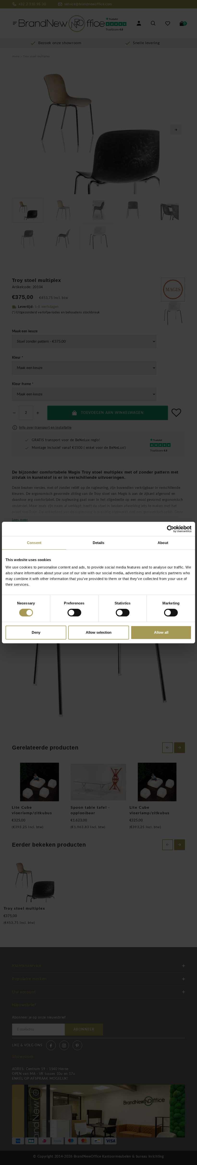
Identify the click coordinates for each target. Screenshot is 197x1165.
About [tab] (163, 543)
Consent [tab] (34, 543)
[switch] (74, 612)
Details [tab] (99, 543)
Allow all (161, 632)
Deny (36, 632)
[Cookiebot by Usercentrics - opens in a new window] (170, 529)
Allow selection (98, 632)
